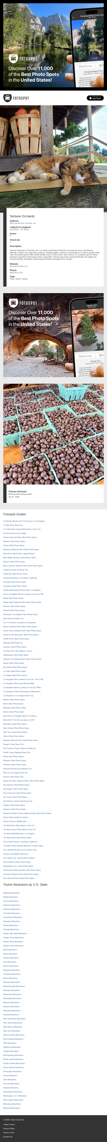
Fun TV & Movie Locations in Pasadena (19, 622)
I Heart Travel (8, 1124)
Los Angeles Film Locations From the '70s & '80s (23, 679)
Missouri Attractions (11, 1002)
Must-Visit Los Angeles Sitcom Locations (20, 716)
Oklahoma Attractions (12, 1047)
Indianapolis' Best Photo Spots (15, 655)
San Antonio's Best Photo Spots (16, 785)
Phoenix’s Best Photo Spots (14, 760)
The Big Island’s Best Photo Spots (17, 838)
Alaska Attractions (10, 897)
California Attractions (11, 909)
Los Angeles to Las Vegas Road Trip (18, 696)
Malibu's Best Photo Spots (14, 700)
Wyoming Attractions (11, 1108)
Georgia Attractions (11, 929)
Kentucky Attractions (11, 970)
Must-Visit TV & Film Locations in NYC (19, 720)
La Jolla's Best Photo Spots (14, 671)
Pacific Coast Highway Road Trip (16, 752)
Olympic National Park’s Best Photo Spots (20, 740)
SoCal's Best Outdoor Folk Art (15, 817)
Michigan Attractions (11, 990)
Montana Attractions (11, 1006)
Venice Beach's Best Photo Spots (17, 862)
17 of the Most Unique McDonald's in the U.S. (22, 529)
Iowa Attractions (9, 962)
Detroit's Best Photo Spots (14, 610)
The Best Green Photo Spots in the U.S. (19, 829)
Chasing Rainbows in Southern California (20, 578)
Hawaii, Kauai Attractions (13, 937)
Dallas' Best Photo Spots (13, 598)
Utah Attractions (9, 1080)
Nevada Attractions (11, 1015)
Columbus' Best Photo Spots (15, 586)
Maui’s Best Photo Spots (13, 704)
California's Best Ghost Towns (15, 574)
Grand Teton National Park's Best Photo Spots (22, 631)
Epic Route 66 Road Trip (13, 618)
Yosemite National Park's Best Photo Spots (20, 874)
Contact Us (7, 1137)
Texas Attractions (10, 1075)
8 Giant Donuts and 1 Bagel (14, 533)
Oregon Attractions (11, 1051)
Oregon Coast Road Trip (13, 744)
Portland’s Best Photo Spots (14, 765)
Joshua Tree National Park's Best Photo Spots (22, 659)
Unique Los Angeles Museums (15, 854)
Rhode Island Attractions (13, 1059)
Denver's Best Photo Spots (14, 606)
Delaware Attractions (11, 921)
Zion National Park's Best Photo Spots (19, 878)
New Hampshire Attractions (14, 1019)
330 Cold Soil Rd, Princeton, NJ (23, 223)
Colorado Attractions (11, 913)
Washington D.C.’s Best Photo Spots (18, 866)
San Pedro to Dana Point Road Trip (17, 801)
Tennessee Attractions (12, 1071)
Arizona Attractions (11, 901)
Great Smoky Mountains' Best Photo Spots (20, 635)
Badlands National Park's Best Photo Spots (21, 549)
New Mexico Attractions (12, 1027)
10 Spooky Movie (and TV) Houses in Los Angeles (24, 521)
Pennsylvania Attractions (13, 1055)
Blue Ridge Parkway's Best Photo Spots (19, 558)
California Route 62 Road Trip (15, 570)
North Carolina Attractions (13, 1035)
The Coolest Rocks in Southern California (20, 842)
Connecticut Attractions (12, 917)
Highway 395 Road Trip (13, 643)
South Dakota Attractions (13, 1067)
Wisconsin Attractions (12, 1104)
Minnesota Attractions (12, 994)
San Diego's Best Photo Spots (15, 789)
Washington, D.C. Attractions (15, 1096)
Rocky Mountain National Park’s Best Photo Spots (23, 781)
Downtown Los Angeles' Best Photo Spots (20, 614)
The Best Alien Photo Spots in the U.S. (19, 825)
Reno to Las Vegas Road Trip (15, 773)
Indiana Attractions (11, 958)
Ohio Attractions (9, 1043)
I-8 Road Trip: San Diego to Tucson (17, 651)
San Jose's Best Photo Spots (15, 797)
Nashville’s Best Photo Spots (15, 724)
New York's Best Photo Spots (15, 732)
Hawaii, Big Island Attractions (15, 933)
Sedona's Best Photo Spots (14, 809)
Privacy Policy (9, 1128)
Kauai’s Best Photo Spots (13, 663)
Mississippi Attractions (12, 998)
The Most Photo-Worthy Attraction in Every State (23, 846)
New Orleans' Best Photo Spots (16, 728)
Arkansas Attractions (11, 905)
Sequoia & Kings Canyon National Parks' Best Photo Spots (27, 813)
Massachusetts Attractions (14, 986)
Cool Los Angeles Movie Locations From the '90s (23, 594)
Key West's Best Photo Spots (15, 667)
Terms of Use (8, 1133)
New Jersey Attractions (12, 1023)
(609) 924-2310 (16, 273)
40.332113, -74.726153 (19, 229)
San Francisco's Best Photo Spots (17, 793)
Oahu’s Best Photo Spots (13, 736)
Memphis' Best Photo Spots (14, 708)
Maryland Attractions (11, 982)
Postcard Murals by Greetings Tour (17, 769)
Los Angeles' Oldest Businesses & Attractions (21, 691)
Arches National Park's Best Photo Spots (20, 537)
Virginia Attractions (11, 1088)
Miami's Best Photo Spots (13, 712)
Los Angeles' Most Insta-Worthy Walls (18, 683)
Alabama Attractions (11, 893)
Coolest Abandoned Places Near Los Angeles (22, 590)
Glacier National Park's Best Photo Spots (20, 627)
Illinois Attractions (10, 954)
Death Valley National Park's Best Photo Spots (22, 602)
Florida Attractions (10, 925)
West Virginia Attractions (13, 1100)
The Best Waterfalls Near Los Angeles (18, 834)
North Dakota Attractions (13, 1039)
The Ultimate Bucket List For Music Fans (20, 850)
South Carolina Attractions (14, 1063)
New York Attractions (11, 1031)
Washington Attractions (12, 1092)
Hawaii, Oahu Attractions (13, 946)
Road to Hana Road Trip (13, 777)
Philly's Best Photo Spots (13, 756)
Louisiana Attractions (11, 974)
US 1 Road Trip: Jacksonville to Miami (18, 858)
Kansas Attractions (11, 966)
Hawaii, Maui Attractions (13, 942)
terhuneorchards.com (19, 266)
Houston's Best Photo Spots (14, 647)
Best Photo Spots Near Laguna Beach (19, 553)
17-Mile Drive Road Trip (13, 525)
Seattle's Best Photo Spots (14, 805)
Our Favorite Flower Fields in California (19, 748)
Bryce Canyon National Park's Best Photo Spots (23, 566)
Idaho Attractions (10, 950)
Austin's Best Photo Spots (13, 545)
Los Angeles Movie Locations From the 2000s (22, 687)
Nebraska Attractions (11, 1011)
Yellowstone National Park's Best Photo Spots (22, 870)
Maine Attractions (10, 978)
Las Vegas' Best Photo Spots (15, 675)
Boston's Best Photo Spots (14, 562)
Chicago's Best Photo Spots (14, 582)
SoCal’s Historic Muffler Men (15, 821)
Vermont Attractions (11, 1084)
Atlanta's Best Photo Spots (14, 541)
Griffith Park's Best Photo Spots (16, 639)
